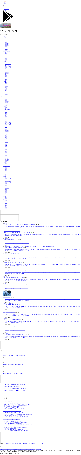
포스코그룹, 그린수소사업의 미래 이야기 (11, 304)
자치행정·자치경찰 (6, 51)
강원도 (6, 58)
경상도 (6, 56)
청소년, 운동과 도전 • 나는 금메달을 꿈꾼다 (11, 319)
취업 (6, 151)
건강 (6, 71)
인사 (6, 89)
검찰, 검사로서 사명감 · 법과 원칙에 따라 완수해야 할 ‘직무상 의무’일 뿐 (17, 232)
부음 (6, 90)
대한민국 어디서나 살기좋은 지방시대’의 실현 (12, 262)
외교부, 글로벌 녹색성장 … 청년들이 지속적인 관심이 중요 (14, 284)
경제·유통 (7, 45)
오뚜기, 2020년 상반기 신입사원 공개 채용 (11, 407)
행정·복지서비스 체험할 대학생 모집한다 (11, 406)
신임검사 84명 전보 (6, 297)
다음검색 (41, 443)
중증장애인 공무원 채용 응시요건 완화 (10, 428)
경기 (6, 53)
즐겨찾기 (4, 1)
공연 (6, 76)
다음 (38, 443)
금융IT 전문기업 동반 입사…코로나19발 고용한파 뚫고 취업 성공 (15, 416)
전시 (6, 136)
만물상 (6, 49)
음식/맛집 (7, 72)
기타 (6, 68)
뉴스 (3, 39)
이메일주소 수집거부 (15, 449)
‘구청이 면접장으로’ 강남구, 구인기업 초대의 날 (12, 411)
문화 (3, 69)
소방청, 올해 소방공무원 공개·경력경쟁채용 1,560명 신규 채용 (15, 422)
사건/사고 (7, 44)
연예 (6, 75)
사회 (6, 42)
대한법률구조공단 (8, 67)
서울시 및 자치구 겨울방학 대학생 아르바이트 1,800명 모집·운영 (15, 430)
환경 (6, 46)
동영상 (6, 80)
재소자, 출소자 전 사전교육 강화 (9, 312)
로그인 (4, 2)
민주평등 (6, 121)
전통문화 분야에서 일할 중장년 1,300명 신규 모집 (12, 423)
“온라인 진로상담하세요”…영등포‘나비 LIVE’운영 (12, 415)
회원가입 (4, 3)
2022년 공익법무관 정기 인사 (8, 326)
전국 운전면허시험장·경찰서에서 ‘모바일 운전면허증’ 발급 (14, 334)
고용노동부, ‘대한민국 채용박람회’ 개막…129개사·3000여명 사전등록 (16, 270)
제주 (6, 59)
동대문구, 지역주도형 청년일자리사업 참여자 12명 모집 (13, 408)
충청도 (6, 54)
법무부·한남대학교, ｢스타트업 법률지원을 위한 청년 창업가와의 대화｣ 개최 (17, 414)
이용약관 (2, 449)
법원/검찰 (7, 43)
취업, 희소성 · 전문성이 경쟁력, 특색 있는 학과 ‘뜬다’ (13, 247)
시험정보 (6, 94)
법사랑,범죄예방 (8, 65)
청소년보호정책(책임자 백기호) (35, 449)
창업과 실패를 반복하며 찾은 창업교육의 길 (11, 419)
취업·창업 (4, 91)
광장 (3, 84)
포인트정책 (22, 449)
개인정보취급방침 (7, 449)
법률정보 (4, 81)
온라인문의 (26, 449)
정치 (6, 99)
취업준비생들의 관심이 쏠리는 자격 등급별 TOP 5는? (13, 277)
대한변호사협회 (8, 66)
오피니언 (6, 86)
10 (33, 443)
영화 (6, 79)
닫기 (1, 96)
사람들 (6, 87)
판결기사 (6, 83)
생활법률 (6, 82)
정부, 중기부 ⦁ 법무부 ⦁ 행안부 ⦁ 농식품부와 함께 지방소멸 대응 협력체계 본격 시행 (19, 224)
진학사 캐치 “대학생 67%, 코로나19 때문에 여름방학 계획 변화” (15, 405)
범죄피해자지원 (8, 64)
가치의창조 (5, 47)
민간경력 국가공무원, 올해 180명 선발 (10, 239)
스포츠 (6, 74)
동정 (6, 88)
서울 (6, 52)
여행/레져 (7, 73)
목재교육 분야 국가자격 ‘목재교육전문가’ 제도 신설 (13, 412)
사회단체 (4, 61)
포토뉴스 (6, 50)
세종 (6, 60)
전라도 (6, 57)
